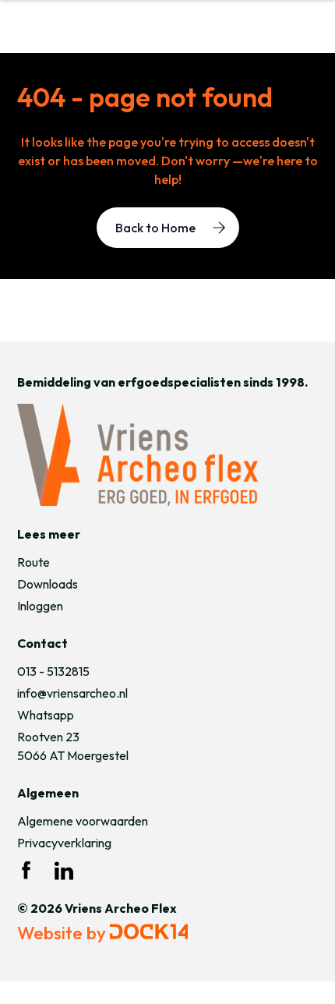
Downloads (47, 584)
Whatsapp (45, 715)
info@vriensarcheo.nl (72, 693)
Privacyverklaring (64, 842)
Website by (63, 932)
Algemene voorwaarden (82, 821)
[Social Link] (26, 870)
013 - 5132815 (53, 671)
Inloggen (40, 605)
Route (33, 562)
